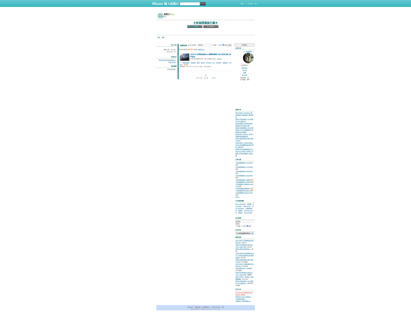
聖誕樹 (240, 210)
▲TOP (213, 78)
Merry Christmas (240, 204)
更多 (237, 197)
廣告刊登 (190, 307)
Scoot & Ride (248, 212)
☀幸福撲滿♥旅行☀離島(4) (243, 180)
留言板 (245, 70)
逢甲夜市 (218, 62)
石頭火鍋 (208, 62)
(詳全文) (219, 59)
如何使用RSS (171, 60)
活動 (163, 37)
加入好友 (244, 75)
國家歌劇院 (186, 62)
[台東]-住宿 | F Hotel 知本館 (244, 143)
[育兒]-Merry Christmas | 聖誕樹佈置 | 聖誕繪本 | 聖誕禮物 (244, 115)
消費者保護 (197, 307)
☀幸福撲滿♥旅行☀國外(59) (243, 182)
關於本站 (244, 68)
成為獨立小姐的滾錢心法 (243, 301)
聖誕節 (240, 212)
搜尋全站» (201, 49)
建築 (198, 62)
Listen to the (246, 206)
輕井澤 (203, 62)
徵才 (223, 307)
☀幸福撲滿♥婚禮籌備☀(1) (243, 188)
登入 (256, 3)
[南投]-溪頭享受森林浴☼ (243, 249)
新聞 (242, 3)
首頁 (158, 37)
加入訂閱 (173, 62)
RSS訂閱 (163, 60)
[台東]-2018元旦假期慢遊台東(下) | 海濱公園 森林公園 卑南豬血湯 (244, 255)
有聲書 (249, 204)
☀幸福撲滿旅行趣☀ (205, 22)
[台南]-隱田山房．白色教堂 (243, 268)
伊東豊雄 (193, 62)
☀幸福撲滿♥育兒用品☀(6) (243, 190)
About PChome (215, 307)
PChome (250, 3)
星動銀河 (225, 62)
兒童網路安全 (206, 307)
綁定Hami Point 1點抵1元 (243, 297)
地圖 (244, 72)
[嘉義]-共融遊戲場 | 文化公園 (244, 128)
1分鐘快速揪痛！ (240, 299)
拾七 (213, 62)
